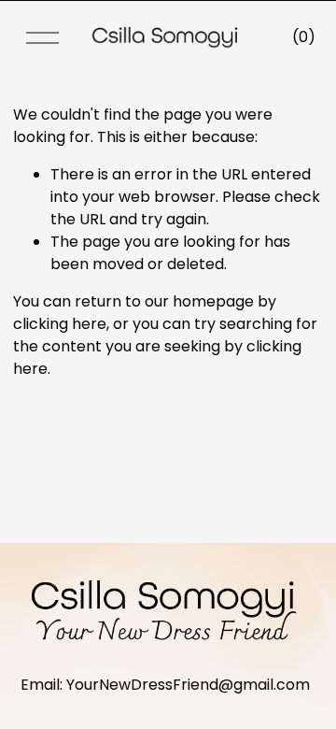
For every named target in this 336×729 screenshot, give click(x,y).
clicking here (59, 324)
